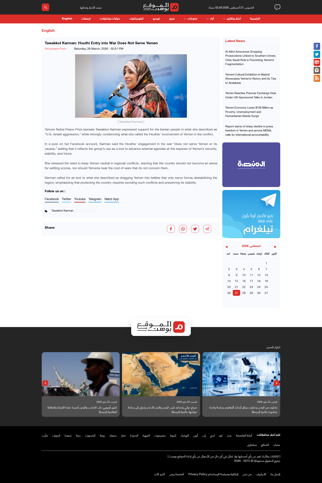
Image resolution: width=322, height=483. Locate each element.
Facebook (52, 199)
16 (244, 280)
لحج (212, 435)
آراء (212, 19)
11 (251, 274)
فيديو (156, 19)
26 (229, 292)
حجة (78, 435)
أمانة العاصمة (244, 435)
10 (244, 274)
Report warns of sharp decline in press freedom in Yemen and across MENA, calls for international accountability (249, 130)
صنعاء (112, 435)
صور (172, 19)
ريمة (102, 435)
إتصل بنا (275, 473)
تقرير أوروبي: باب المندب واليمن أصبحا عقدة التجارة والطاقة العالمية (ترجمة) (82, 409)
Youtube (80, 199)
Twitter (66, 199)
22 (244, 286)
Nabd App (112, 199)
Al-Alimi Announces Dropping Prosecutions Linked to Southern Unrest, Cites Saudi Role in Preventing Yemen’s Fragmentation (250, 58)
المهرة (146, 435)
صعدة (68, 435)
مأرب (45, 435)
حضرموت (160, 435)
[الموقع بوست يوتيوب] (317, 62)
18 (259, 280)
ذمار (123, 435)
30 (259, 292)
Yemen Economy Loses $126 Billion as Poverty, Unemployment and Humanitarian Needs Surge (249, 111)
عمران (276, 444)
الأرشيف (261, 473)
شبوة (173, 435)
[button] (277, 383)
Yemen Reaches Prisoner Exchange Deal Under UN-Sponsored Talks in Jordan (250, 95)
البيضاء (185, 435)
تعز (220, 435)
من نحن (247, 473)
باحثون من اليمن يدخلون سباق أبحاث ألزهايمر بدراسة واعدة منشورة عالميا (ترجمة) (243, 409)
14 (229, 280)
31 (266, 292)
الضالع (265, 444)
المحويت (90, 435)
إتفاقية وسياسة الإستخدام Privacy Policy (213, 473)
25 (266, 286)
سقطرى (252, 444)
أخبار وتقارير (234, 19)
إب (204, 435)
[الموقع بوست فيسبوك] (317, 46)
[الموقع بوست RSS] (317, 78)
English (67, 19)
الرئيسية (255, 19)
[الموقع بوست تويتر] (317, 54)
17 (251, 280)
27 (236, 292)
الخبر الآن (159, 473)
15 (236, 280)
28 (244, 292)
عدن (229, 435)
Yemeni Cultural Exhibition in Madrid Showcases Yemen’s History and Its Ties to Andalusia (250, 78)
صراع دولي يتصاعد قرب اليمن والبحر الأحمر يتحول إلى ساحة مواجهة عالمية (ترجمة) (162, 409)
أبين (195, 435)
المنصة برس (176, 473)
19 (266, 280)
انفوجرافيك (136, 19)
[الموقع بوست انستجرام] (317, 70)
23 (251, 286)
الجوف (56, 435)
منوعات (192, 19)
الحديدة (134, 435)
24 (259, 286)
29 (251, 292)
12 (259, 274)
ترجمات (86, 19)
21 (236, 286)
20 (229, 286)
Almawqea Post (55, 48)
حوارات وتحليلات (110, 19)
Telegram (95, 199)
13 (266, 274)
